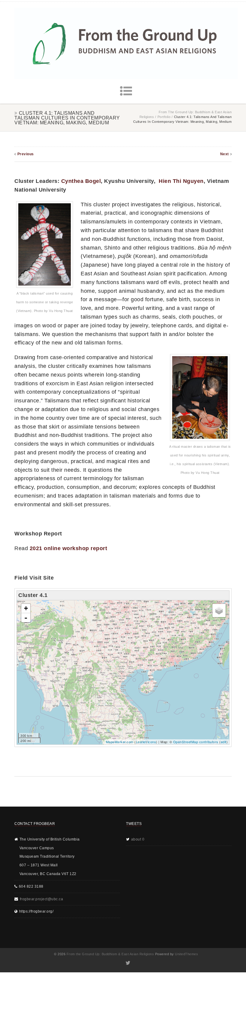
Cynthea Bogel (81, 181)
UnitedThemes (186, 954)
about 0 (138, 839)
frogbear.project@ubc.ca (41, 899)
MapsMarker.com (120, 741)
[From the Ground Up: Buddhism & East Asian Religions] (126, 43)
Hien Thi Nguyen (181, 181)
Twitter (127, 963)
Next (224, 154)
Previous (25, 154)
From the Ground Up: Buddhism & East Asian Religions (110, 954)
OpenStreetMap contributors (195, 741)
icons (152, 741)
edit (223, 741)
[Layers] (219, 610)
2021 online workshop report (68, 548)
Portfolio (164, 117)
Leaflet (141, 741)
